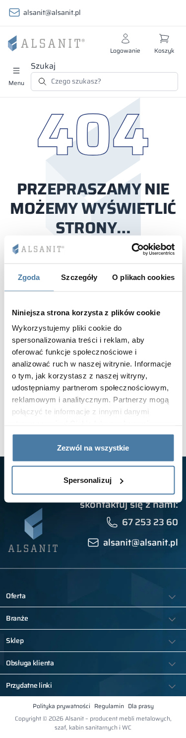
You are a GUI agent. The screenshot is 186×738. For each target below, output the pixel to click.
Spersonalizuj (87, 480)
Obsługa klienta (30, 663)
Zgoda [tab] (29, 277)
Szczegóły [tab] (79, 277)
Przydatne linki (29, 685)
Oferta (15, 596)
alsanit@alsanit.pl (52, 12)
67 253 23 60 (150, 522)
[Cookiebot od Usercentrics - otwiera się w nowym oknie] (132, 249)
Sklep (15, 641)
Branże (17, 618)
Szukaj (43, 66)
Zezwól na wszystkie (93, 447)
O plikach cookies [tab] (143, 277)
